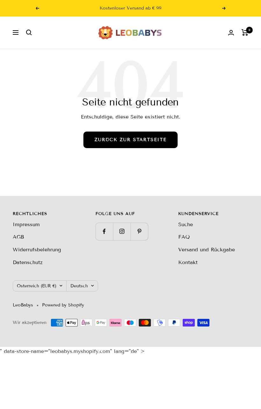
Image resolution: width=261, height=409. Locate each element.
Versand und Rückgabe (206, 250)
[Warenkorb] (245, 32)
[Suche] (29, 32)
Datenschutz (28, 262)
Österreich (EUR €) (36, 286)
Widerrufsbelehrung (37, 250)
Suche (185, 224)
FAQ (184, 237)
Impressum (26, 224)
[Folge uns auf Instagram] (121, 231)
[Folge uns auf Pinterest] (139, 231)
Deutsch (79, 286)
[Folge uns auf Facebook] (104, 231)
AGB (18, 237)
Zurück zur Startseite (130, 139)
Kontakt (188, 262)
